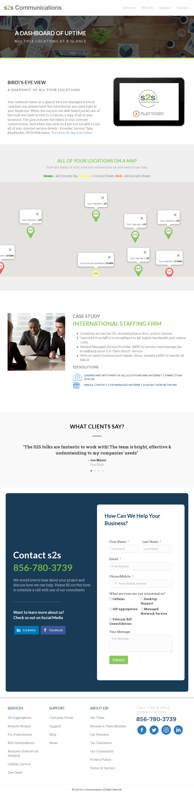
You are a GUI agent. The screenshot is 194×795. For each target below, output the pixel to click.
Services (129, 8)
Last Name (150, 542)
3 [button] (99, 471)
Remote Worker (19, 726)
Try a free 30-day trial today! (71, 133)
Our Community (101, 751)
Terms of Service (102, 768)
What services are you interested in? (137, 594)
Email (113, 559)
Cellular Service (19, 764)
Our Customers (101, 743)
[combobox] (113, 583)
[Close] (175, 214)
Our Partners (99, 734)
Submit (119, 660)
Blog (52, 734)
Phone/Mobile (120, 576)
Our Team (97, 718)
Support (165, 8)
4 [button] (103, 471)
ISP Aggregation (19, 718)
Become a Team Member (108, 726)
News (53, 743)
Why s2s (147, 8)
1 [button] (91, 471)
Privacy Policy (100, 759)
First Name (117, 542)
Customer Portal (61, 718)
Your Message (119, 632)
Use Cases (15, 772)
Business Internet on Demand (23, 753)
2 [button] (95, 471)
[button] (168, 233)
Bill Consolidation (21, 743)
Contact (182, 8)
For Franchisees (20, 734)
